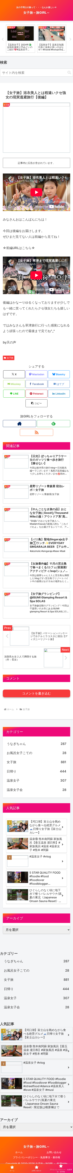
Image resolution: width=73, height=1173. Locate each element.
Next (70, 39)
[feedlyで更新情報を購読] (53, 423)
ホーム (19, 1152)
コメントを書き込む (36, 693)
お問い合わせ (54, 1152)
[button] (69, 73)
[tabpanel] (20, 39)
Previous (2, 39)
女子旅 (10, 357)
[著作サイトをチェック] (19, 423)
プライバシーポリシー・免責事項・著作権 (36, 1157)
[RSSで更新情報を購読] (36, 432)
